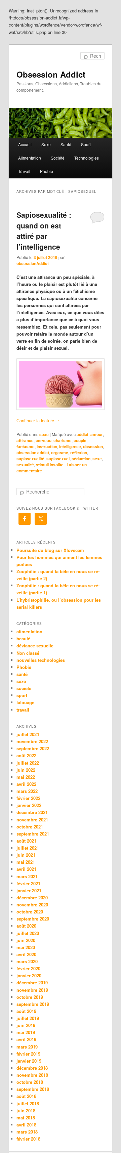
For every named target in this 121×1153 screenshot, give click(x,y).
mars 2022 (27, 791)
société (23, 688)
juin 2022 (25, 770)
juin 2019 (25, 1025)
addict (82, 434)
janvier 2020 (28, 975)
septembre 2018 (32, 1089)
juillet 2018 (27, 1103)
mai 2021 (25, 862)
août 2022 (26, 755)
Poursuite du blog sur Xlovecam (50, 550)
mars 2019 (27, 1046)
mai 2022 (25, 777)
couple (80, 440)
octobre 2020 (29, 911)
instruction (47, 446)
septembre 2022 (32, 748)
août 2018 (26, 1096)
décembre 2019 (32, 982)
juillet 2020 (27, 933)
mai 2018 (25, 1117)
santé (22, 674)
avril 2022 (26, 784)
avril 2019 (26, 1039)
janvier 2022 (28, 805)
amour (96, 434)
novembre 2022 (32, 741)
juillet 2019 (27, 1018)
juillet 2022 (27, 763)
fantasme (25, 446)
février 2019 (28, 1054)
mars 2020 (27, 961)
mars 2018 (27, 1131)
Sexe (46, 144)
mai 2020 (25, 947)
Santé (66, 144)
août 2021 (26, 841)
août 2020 (26, 926)
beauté (23, 638)
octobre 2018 (29, 1082)
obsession (93, 446)
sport (21, 695)
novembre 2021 (32, 819)
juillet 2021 (27, 848)
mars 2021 (27, 876)
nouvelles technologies (40, 660)
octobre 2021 (29, 826)
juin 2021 (25, 855)
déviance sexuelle (34, 645)
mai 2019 (25, 1032)
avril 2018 (26, 1124)
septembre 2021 (32, 833)
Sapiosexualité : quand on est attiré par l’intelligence (43, 231)
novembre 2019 (32, 990)
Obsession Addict (50, 74)
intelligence (70, 446)
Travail (24, 171)
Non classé (27, 653)
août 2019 (26, 1011)
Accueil (25, 144)
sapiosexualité (30, 459)
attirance (25, 440)
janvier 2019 (28, 1061)
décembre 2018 (32, 1068)
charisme (62, 440)
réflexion (78, 453)
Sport (86, 144)
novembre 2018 (32, 1075)
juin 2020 (25, 940)
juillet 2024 (27, 734)
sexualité (25, 465)
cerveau (43, 440)
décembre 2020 (32, 897)
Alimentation (29, 158)
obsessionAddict (32, 263)
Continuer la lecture (38, 420)
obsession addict (32, 453)
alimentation (29, 631)
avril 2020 (26, 954)
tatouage (25, 702)
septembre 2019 (32, 1004)
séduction (81, 459)
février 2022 (28, 798)
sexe (44, 434)
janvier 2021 (28, 890)
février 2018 (28, 1139)
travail (22, 710)
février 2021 (28, 883)
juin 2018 (25, 1110)
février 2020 (28, 968)
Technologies (86, 158)
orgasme (59, 453)
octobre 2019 (29, 997)
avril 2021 (26, 869)
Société (58, 158)
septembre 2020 (32, 918)
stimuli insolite (50, 465)
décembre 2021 (32, 812)
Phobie (46, 171)
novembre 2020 (32, 904)
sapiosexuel (58, 459)
